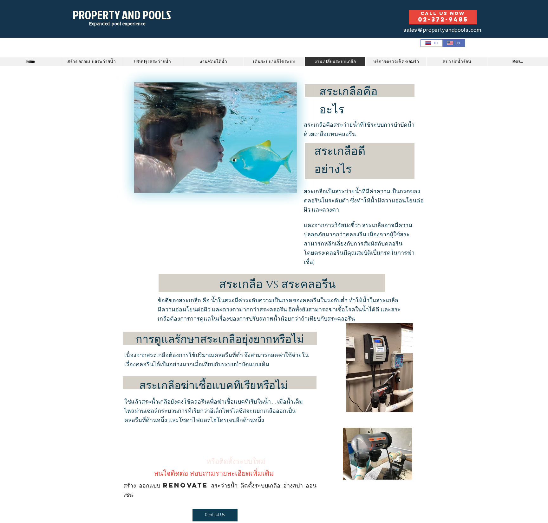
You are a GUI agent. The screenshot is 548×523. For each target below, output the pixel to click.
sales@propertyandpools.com (442, 30)
